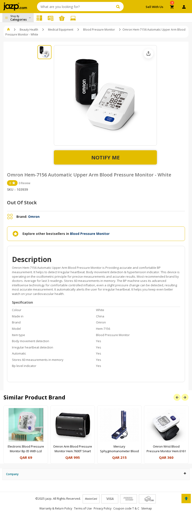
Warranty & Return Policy (55, 508)
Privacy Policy (102, 508)
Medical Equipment (60, 30)
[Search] (118, 6)
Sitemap (146, 508)
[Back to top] (186, 498)
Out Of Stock (22, 202)
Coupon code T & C (126, 508)
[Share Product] (148, 53)
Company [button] (12, 474)
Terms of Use (83, 508)
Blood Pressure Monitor (99, 30)
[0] (172, 7)
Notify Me (105, 157)
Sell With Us (154, 7)
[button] (8, 29)
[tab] (96, 474)
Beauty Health (29, 30)
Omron (34, 216)
